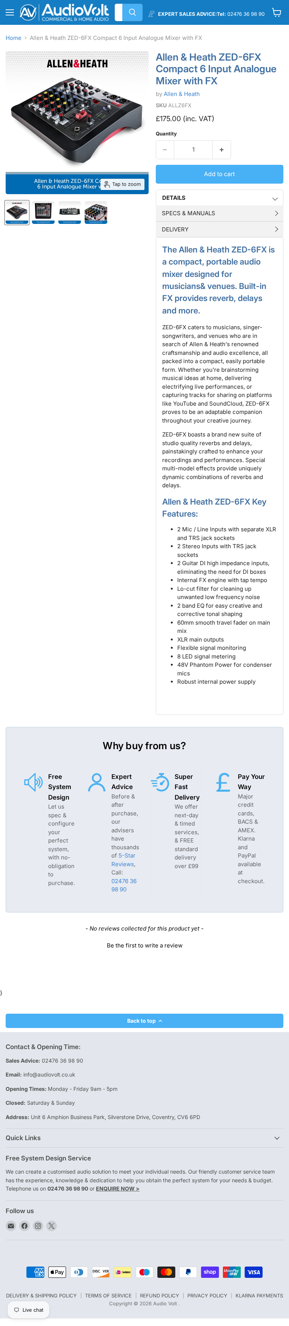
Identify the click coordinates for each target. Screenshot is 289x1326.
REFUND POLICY (159, 1296)
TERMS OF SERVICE (108, 1296)
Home (13, 38)
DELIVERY (175, 229)
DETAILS (174, 197)
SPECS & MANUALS (188, 213)
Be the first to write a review (145, 945)
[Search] (132, 12)
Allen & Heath (182, 93)
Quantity (166, 134)
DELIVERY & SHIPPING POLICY (41, 1296)
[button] (144, 944)
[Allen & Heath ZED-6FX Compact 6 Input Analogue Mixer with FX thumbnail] (17, 213)
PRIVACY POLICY (207, 1296)
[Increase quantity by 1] (222, 149)
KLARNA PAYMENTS (259, 1296)
